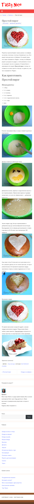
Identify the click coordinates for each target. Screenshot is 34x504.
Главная (4, 15)
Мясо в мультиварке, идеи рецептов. (12, 482)
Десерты (18, 23)
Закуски (4, 447)
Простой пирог (11, 364)
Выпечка (10, 15)
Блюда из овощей (7, 434)
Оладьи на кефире (26, 372)
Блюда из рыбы (6, 437)
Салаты (4, 460)
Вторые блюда (6, 439)
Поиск (3, 413)
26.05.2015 (5, 23)
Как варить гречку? (7, 480)
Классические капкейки (8, 485)
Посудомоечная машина (8, 477)
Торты (3, 463)
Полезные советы (6, 455)
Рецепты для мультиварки (9, 458)
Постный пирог (6, 372)
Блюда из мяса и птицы (8, 431)
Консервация (5, 452)
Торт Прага (5, 488)
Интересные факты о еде (9, 450)
